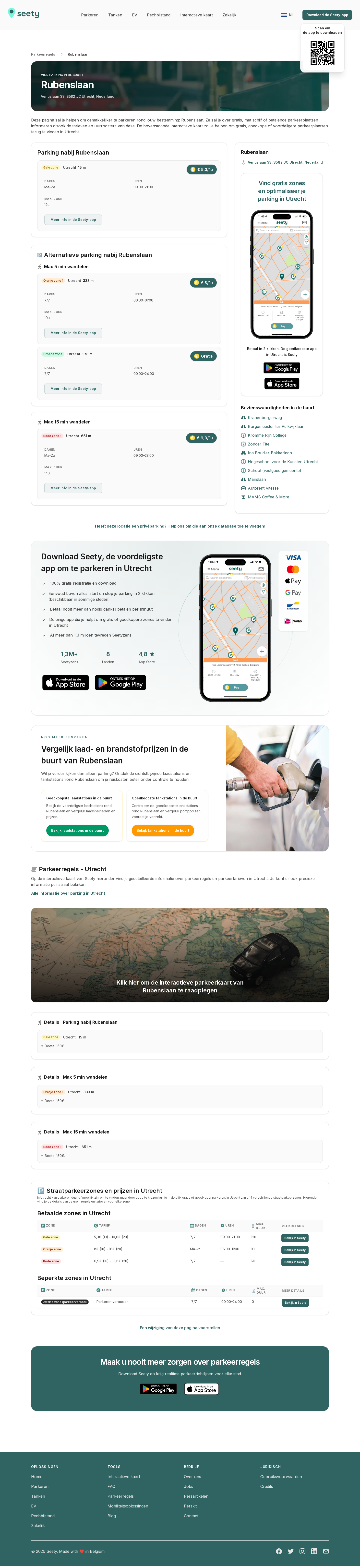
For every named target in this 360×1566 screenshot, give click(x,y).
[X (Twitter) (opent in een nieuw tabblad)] (291, 1551)
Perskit (190, 1506)
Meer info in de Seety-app (73, 219)
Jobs (188, 1486)
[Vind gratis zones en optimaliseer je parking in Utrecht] (282, 274)
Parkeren (39, 1486)
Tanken (38, 1496)
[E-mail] (326, 1551)
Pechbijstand (43, 1515)
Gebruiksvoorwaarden (281, 1476)
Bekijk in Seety (295, 1238)
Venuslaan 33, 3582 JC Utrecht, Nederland (77, 96)
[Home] (23, 15)
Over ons (192, 1476)
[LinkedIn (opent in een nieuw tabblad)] (314, 1551)
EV (33, 1506)
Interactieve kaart (124, 1476)
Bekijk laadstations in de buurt (77, 830)
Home (36, 1476)
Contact (191, 1515)
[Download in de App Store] (281, 383)
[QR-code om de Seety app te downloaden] (322, 53)
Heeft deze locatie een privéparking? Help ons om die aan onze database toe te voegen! (180, 526)
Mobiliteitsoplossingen (128, 1506)
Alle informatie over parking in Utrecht (68, 893)
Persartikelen (196, 1496)
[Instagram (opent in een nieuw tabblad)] (302, 1551)
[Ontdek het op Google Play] (281, 367)
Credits (266, 1486)
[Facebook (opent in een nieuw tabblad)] (279, 1551)
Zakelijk (38, 1525)
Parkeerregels (43, 54)
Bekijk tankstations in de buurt (163, 830)
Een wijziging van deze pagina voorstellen (180, 1327)
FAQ (111, 1486)
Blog (112, 1515)
